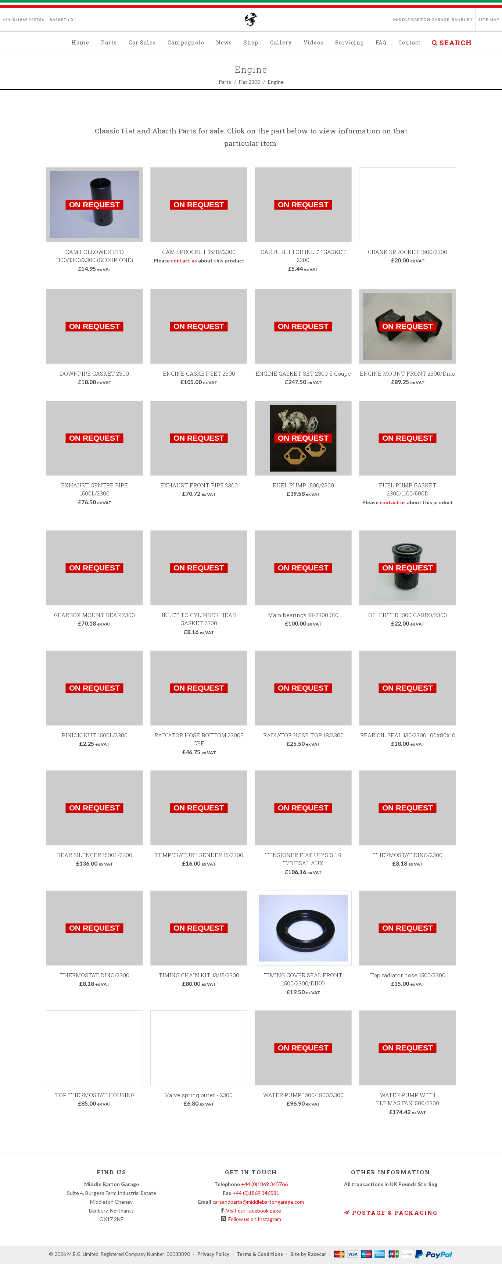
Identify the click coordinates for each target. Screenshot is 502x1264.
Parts (225, 82)
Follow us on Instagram (253, 1219)
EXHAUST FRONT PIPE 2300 (199, 485)
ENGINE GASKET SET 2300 (199, 373)
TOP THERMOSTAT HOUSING (95, 1095)
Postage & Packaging (394, 1212)
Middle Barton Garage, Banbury (433, 19)
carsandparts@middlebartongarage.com (258, 1202)
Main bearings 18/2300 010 (303, 615)
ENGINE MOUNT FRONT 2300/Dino (407, 373)
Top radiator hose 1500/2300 (407, 975)
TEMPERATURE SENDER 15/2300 (199, 855)
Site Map (488, 19)
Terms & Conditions (260, 1254)
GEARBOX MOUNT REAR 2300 (94, 615)
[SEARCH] (434, 41)
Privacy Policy (213, 1254)
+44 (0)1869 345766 (23, 19)
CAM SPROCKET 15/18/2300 (199, 251)
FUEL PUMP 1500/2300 (303, 485)
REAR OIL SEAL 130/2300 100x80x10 (407, 735)
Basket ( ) (63, 19)
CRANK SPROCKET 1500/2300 (407, 251)
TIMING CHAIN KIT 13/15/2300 (198, 975)
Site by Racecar (308, 1254)
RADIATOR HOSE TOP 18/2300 (303, 735)
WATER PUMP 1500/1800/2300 (303, 1095)
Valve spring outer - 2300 (199, 1095)
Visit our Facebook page (252, 1210)
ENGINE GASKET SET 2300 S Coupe (303, 373)
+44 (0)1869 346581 (256, 1193)
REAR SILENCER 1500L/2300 (94, 855)
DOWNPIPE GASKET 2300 (94, 373)
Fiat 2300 (249, 82)
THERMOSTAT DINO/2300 (407, 855)
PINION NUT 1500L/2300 (95, 735)
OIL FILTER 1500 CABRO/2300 (407, 615)
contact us (184, 260)
